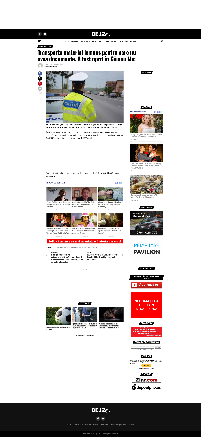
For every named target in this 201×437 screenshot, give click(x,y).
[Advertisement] (100, 14)
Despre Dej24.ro (78, 424)
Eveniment (74, 41)
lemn (81, 247)
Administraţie (85, 41)
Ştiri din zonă (123, 41)
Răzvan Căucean (51, 66)
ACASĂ (67, 41)
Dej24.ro (75, 247)
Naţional (133, 41)
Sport (107, 41)
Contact (88, 424)
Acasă (69, 424)
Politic (113, 41)
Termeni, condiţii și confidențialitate (122, 424)
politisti (88, 247)
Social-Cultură (97, 41)
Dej (69, 247)
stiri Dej (96, 247)
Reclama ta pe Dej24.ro (100, 424)
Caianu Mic (62, 247)
